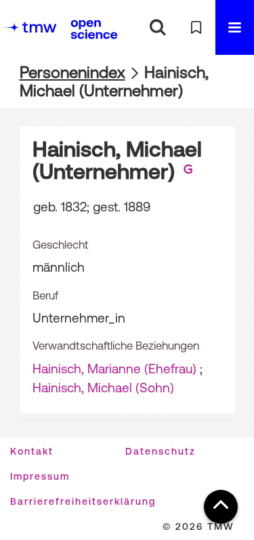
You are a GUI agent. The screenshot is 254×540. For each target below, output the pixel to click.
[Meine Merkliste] (196, 27)
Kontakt (32, 451)
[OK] (157, 27)
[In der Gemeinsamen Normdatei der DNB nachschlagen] (188, 171)
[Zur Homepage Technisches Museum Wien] (30, 27)
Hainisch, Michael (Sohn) (103, 387)
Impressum (40, 476)
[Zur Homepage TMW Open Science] (94, 29)
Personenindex (72, 72)
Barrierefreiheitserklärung (83, 501)
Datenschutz (160, 451)
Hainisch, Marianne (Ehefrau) (114, 368)
